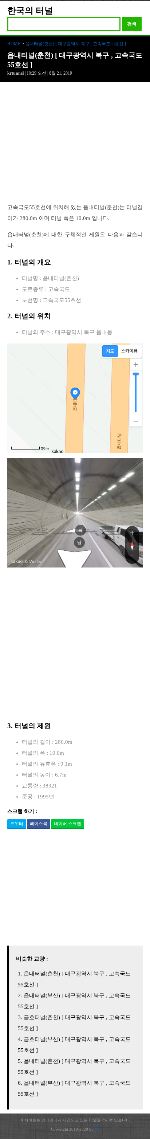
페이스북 (38, 823)
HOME (13, 43)
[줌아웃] (132, 557)
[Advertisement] (75, 146)
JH (97, 1129)
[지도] (110, 351)
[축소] (136, 421)
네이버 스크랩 (67, 823)
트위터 (16, 823)
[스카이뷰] (129, 351)
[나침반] (132, 545)
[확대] (136, 364)
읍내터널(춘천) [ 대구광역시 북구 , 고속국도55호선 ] (75, 43)
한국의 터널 (30, 10)
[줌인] (132, 532)
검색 (132, 24)
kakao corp (17, 561)
